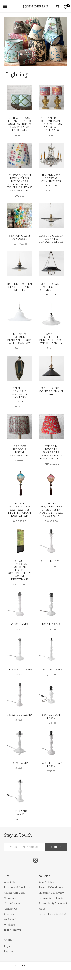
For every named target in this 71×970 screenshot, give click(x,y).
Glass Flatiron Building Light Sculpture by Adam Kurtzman (19, 570)
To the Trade (12, 903)
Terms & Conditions (51, 887)
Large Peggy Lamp (51, 764)
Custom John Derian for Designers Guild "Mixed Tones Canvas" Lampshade (19, 183)
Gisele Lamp (51, 561)
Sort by (19, 966)
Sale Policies (46, 882)
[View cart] (57, 6)
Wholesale (10, 898)
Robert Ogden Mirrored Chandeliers (51, 287)
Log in (7, 946)
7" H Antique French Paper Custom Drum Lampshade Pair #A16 (51, 124)
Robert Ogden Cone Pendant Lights (51, 391)
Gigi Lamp (19, 624)
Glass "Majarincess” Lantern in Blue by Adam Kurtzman (20, 509)
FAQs (42, 908)
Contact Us (11, 908)
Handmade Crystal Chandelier (51, 178)
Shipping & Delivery (51, 892)
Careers (9, 914)
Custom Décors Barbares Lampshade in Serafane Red (51, 452)
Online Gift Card (14, 892)
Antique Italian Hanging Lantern (19, 393)
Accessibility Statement (53, 903)
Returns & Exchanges (52, 898)
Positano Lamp (20, 813)
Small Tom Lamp (51, 716)
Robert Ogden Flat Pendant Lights (19, 287)
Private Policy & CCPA (52, 914)
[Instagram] (35, 861)
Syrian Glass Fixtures (20, 237)
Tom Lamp (19, 763)
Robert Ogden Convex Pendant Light (51, 238)
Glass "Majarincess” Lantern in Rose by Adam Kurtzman (51, 509)
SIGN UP (56, 847)
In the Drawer (12, 930)
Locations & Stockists (17, 887)
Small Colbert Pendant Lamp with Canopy (51, 339)
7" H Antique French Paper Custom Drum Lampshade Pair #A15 (20, 124)
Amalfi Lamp (51, 669)
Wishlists (10, 924)
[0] (65, 7)
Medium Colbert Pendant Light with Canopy (19, 339)
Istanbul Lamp (19, 669)
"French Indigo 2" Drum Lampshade (19, 451)
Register (9, 951)
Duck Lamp (51, 624)
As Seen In (10, 919)
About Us (9, 882)
